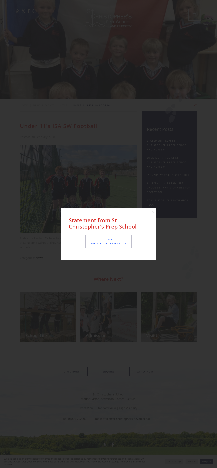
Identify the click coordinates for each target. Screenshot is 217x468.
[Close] (152, 211)
